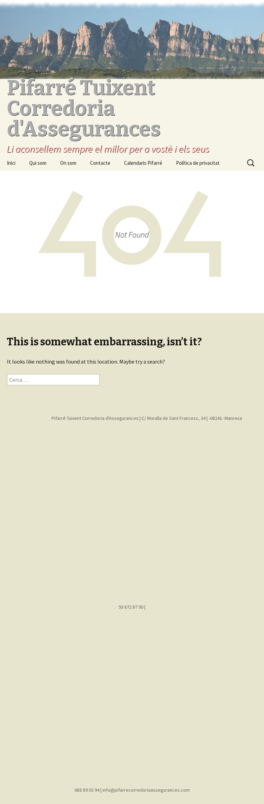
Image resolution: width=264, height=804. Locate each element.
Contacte (100, 163)
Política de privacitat (198, 163)
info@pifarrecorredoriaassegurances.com (146, 790)
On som (68, 163)
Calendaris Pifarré (143, 163)
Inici (11, 163)
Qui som (37, 163)
